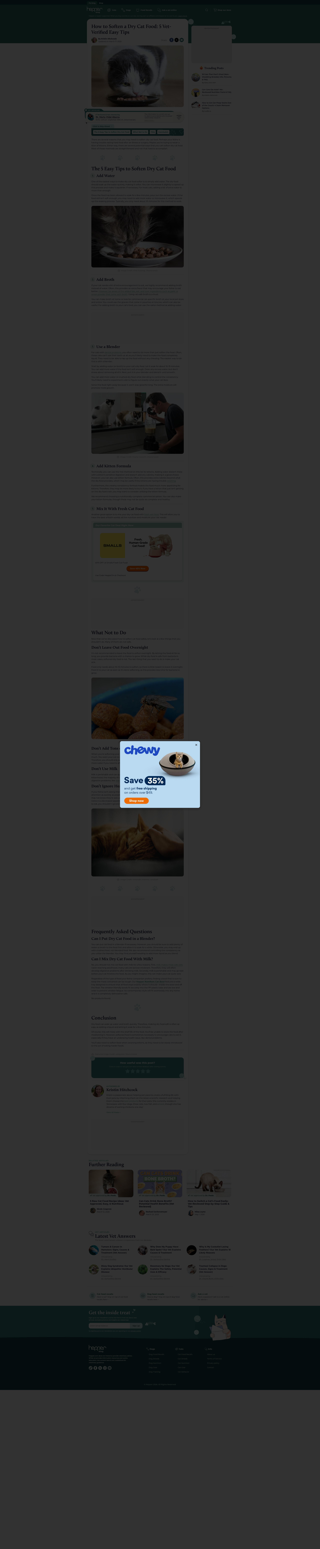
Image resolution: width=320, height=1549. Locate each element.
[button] (196, 745)
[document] (160, 774)
